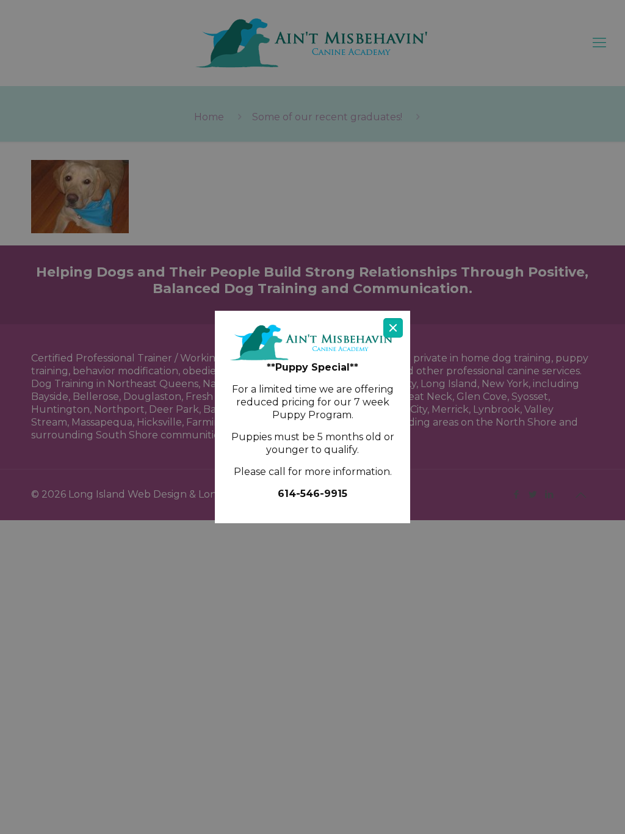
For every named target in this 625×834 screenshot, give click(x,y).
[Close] (393, 328)
